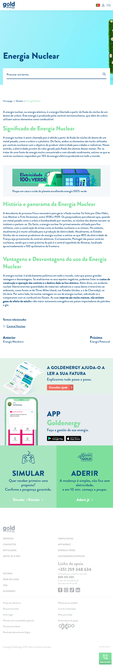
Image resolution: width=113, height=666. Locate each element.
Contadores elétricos (71, 556)
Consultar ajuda (58, 387)
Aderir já (83, 499)
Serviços (8, 538)
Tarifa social (66, 538)
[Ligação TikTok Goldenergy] (72, 590)
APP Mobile (64, 544)
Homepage (8, 101)
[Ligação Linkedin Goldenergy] (78, 590)
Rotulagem (9, 550)
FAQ (5, 585)
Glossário (19, 101)
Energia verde (66, 550)
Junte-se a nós (11, 556)
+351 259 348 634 (74, 569)
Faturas (7, 573)
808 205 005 (66, 577)
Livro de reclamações (67, 608)
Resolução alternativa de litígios (16, 632)
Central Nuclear (16, 326)
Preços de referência (12, 603)
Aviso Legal (8, 614)
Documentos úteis (11, 608)
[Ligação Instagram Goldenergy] (66, 590)
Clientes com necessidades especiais (18, 620)
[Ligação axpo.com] (84, 626)
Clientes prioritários (11, 626)
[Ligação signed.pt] (105, 647)
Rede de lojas (11, 579)
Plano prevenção (65, 614)
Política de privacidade (68, 603)
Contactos (9, 544)
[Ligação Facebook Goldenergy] (60, 590)
